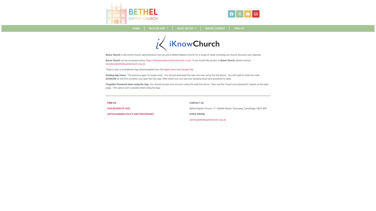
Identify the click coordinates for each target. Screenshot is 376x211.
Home (136, 28)
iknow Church (215, 28)
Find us (239, 28)
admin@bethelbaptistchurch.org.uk (207, 119)
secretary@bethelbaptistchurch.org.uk (125, 64)
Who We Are (157, 28)
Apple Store (170, 69)
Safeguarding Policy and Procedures (130, 114)
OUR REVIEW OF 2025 (118, 108)
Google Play (187, 69)
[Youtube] (247, 14)
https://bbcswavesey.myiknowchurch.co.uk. (168, 60)
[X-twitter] (239, 14)
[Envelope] (256, 14)
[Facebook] (231, 14)
